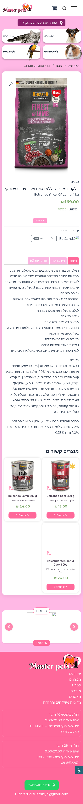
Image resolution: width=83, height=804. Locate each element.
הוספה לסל (40, 220)
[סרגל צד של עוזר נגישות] (79, 770)
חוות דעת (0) (38, 261)
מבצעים (75, 679)
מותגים (75, 691)
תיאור (73, 261)
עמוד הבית (74, 65)
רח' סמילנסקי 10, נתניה (64, 714)
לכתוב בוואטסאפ (39, 785)
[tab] (73, 260)
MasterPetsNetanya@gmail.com (41, 794)
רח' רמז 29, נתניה (67, 745)
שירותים (75, 674)
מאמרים (75, 697)
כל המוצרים (44, 238)
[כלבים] (61, 476)
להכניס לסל (60, 515)
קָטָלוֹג (76, 685)
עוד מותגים (41, 642)
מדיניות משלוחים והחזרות (62, 702)
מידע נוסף (58, 261)
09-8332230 (69, 732)
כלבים (59, 65)
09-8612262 (70, 763)
